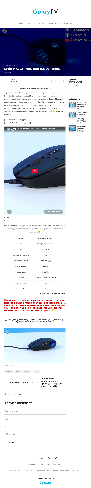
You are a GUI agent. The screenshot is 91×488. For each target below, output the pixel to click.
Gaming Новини (25, 23)
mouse (18, 371)
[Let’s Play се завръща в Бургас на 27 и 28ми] (72, 128)
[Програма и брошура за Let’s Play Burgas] (72, 104)
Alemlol (14, 82)
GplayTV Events (40, 23)
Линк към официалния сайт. (52, 293)
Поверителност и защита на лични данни (52, 470)
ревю (36, 371)
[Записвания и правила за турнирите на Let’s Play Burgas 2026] (72, 114)
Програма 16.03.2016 (19, 382)
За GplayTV (28, 470)
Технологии (53, 23)
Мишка (27, 371)
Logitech (9, 371)
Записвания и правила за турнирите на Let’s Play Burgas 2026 (82, 117)
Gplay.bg (64, 23)
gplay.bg (50, 320)
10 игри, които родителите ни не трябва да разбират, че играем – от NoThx (51, 382)
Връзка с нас (15, 470)
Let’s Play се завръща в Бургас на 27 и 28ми (81, 129)
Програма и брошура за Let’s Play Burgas (81, 105)
